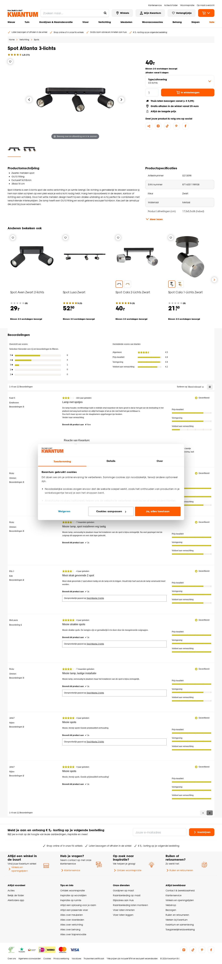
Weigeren (64, 511)
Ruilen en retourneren (181, 870)
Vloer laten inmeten (124, 910)
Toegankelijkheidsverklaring (180, 929)
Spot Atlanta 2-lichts (95, 598)
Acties (11, 890)
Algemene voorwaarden (29, 958)
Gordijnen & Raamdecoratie (56, 22)
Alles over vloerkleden (72, 919)
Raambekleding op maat (126, 895)
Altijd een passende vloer (74, 910)
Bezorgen (171, 910)
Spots (36, 39)
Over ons (12, 958)
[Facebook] (185, 126)
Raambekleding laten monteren (130, 905)
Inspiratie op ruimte (70, 900)
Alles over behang (70, 929)
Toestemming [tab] (62, 461)
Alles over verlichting (71, 924)
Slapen (195, 22)
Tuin (27, 22)
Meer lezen (156, 219)
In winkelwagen (190, 92)
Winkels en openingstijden (19, 869)
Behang (177, 22)
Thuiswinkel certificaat (94, 958)
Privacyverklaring (61, 958)
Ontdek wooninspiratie (129, 870)
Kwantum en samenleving (180, 924)
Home (11, 39)
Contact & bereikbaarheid (180, 890)
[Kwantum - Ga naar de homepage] (23, 13)
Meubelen (126, 22)
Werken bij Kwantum (177, 919)
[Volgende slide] (214, 279)
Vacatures (76, 958)
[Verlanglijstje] (10, 61)
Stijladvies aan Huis (123, 900)
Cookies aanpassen (109, 511)
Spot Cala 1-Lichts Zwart (185, 292)
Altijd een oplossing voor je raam (78, 905)
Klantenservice (72, 870)
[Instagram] (158, 126)
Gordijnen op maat (123, 890)
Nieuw (11, 22)
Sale (211, 22)
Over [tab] (160, 460)
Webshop (171, 905)
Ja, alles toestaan (158, 511)
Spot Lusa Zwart (74, 292)
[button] (210, 812)
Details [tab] (111, 460)
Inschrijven (203, 832)
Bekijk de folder (16, 895)
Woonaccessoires (152, 22)
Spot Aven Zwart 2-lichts (27, 292)
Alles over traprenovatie (73, 934)
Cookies (47, 958)
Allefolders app (16, 900)
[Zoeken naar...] (105, 13)
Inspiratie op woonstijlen (73, 895)
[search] (74, 13)
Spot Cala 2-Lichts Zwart (133, 292)
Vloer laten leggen (123, 914)
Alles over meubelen (71, 914)
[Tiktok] (167, 126)
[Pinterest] (176, 126)
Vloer (85, 22)
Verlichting (104, 22)
